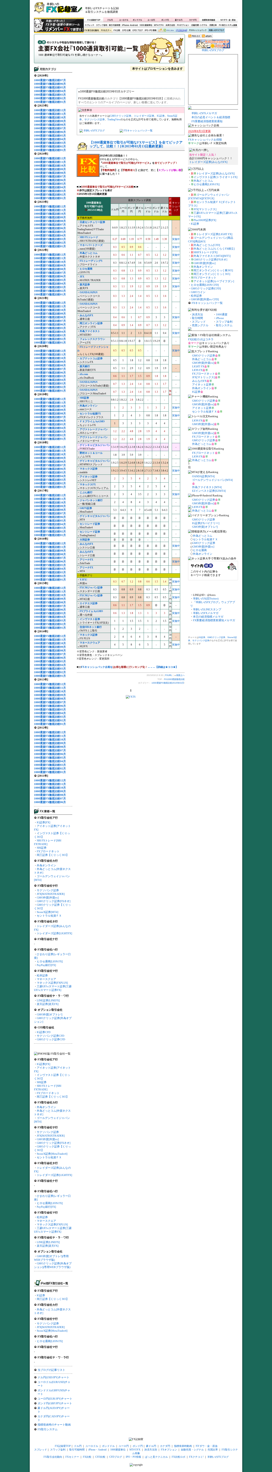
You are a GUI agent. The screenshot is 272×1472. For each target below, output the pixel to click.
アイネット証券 (89, 476)
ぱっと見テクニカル (165, 30)
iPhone (220, 318)
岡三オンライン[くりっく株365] (213, 270)
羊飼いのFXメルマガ (204, 113)
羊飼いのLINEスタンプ (207, 609)
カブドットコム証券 (91, 358)
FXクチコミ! (196, 1456)
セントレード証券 (90, 523)
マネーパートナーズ (91, 245)
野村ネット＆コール (91, 452)
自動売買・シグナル (199, 25)
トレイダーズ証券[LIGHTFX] (54, 933)
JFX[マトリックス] (205, 209)
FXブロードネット (48, 851)
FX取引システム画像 (228, 25)
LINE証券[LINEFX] (48, 1000)
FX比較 (116, 30)
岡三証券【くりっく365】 (53, 855)
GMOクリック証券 (120, 115)
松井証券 (42, 975)
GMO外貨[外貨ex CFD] (205, 299)
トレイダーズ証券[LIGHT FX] (214, 234)
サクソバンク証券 (48, 890)
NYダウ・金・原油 (228, 20)
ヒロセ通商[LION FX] (50, 961)
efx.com (84, 374)
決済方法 (197, 314)
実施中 (176, 239)
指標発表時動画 (208, 20)
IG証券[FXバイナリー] (205, 523)
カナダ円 (192, 20)
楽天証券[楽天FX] (47, 1004)
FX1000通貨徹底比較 (109, 50)
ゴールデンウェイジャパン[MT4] (212, 480)
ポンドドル (137, 20)
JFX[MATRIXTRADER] (51, 894)
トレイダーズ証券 (144, 115)
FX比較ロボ (181, 30)
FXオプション (183, 25)
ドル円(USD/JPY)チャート (53, 1377)
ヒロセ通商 (200, 550)
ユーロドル (124, 20)
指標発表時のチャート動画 (54, 1424)
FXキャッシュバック (197, 30)
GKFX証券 (86, 508)
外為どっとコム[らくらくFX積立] (214, 248)
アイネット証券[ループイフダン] (214, 281)
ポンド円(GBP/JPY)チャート (55, 1403)
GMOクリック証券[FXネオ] (53, 901)
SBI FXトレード (89, 237)
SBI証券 (42, 847)
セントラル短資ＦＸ (49, 915)
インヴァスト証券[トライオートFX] (215, 177)
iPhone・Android (130, 25)
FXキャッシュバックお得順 (205, 139)
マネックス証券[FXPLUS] (52, 982)
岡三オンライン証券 (91, 323)
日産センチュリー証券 (92, 222)
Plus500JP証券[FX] (205, 220)
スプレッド (89, 25)
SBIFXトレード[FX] (205, 252)
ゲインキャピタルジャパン (95, 445)
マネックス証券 (89, 634)
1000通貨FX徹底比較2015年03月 (168, 683)
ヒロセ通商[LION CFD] (205, 284)
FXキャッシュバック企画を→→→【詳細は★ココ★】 (129, 667)
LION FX (197, 370)
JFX (82, 276)
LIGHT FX (198, 366)
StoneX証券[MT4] (47, 912)
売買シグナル (200, 325)
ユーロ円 (151, 20)
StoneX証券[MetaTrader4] (52, 1153)
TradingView (113, 119)
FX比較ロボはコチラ (201, 339)
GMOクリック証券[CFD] (206, 288)
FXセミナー (106, 30)
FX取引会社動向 (92, 30)
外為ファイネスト (90, 331)
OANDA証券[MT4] (203, 476)
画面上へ (180, 675)
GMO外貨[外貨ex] (48, 897)
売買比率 (213, 25)
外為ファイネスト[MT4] (207, 487)
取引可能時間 (115, 25)
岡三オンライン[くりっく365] (212, 274)
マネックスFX (88, 484)
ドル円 (110, 20)
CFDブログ (137, 30)
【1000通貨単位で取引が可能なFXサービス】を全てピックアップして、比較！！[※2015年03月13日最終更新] (136, 144)
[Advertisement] (187, 9)
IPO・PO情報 (150, 30)
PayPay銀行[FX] (46, 965)
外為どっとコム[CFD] (207, 245)
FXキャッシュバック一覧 (138, 130)
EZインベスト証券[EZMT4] (209, 490)
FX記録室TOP (93, 20)
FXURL (168, 675)
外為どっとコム (203, 180)
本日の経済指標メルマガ (208, 616)
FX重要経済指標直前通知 (206, 121)
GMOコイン (198, 292)
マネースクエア (46, 979)
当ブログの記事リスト (51, 1369)
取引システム (224, 325)
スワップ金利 (101, 25)
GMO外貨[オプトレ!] (49, 1014)
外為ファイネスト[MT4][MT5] (212, 255)
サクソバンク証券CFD (50, 1035)
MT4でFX (159, 25)
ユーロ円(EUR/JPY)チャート (55, 1398)
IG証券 (41, 1295)
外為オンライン (46, 865)
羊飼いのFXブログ (216, 30)
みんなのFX (199, 380)
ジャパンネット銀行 (91, 500)
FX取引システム (48, 1429)
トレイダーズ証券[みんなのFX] (208, 162)
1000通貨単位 (146, 25)
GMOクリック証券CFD (51, 1039)
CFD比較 (126, 30)
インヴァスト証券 (90, 619)
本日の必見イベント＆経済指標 (210, 117)
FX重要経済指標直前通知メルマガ (214, 620)
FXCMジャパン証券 (91, 587)
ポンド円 (165, 20)
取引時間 (197, 318)
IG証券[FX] (43, 822)
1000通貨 (221, 314)
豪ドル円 (178, 20)
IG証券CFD (43, 1032)
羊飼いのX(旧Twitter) (205, 598)
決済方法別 (170, 25)
